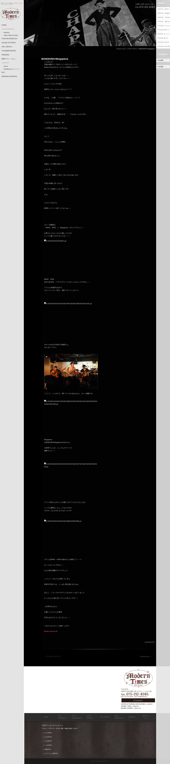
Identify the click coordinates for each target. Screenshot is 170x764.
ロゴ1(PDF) (48, 733)
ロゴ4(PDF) (48, 745)
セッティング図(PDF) (51, 753)
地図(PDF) (48, 749)
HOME (4, 25)
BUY (3, 72)
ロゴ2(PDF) (48, 737)
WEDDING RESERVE (9, 76)
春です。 (163, 38)
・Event (5, 66)
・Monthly (5, 32)
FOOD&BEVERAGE (9, 51)
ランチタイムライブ (52, 656)
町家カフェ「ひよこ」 (10, 59)
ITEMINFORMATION (77, 717)
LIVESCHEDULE (62, 717)
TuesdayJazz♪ (145, 656)
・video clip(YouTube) (10, 35)
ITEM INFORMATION (9, 39)
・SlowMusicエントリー (10, 69)
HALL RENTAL (7, 47)
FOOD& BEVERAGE (118, 717)
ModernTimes (49, 631)
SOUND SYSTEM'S (9, 43)
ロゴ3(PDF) (48, 741)
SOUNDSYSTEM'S (89, 717)
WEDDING (5, 55)
